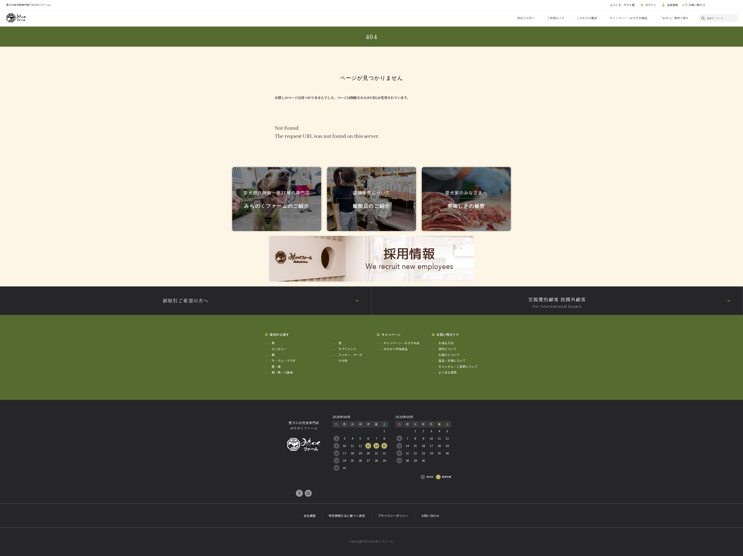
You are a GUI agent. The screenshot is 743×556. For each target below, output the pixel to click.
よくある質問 (447, 372)
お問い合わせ (430, 516)
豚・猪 (276, 366)
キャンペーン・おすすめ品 (401, 343)
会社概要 (310, 516)
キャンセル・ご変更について (458, 366)
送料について (447, 349)
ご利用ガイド (555, 18)
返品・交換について (452, 360)
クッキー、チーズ (350, 355)
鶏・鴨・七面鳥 (282, 372)
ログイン (650, 5)
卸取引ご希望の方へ (186, 300)
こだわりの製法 (587, 18)
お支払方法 (446, 343)
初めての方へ (526, 18)
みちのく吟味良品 (395, 349)
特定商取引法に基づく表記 (347, 516)
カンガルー (279, 349)
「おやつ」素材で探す (674, 18)
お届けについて (449, 355)
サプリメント (347, 349)
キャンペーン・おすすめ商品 (628, 18)
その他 (343, 360)
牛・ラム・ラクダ (284, 360)
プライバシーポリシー (393, 516)
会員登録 (672, 5)
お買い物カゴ (697, 5)
